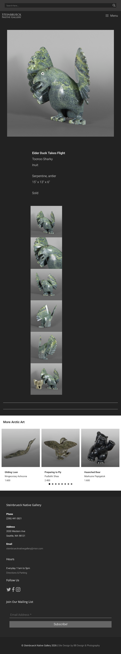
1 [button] (49, 484)
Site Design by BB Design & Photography (79, 645)
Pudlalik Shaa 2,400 (53, 476)
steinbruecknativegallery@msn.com (24, 548)
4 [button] (59, 484)
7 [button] (68, 484)
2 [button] (52, 484)
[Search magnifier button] (114, 5)
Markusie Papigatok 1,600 (94, 476)
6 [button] (65, 484)
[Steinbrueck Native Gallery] (12, 15)
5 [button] (62, 484)
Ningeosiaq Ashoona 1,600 (16, 476)
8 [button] (71, 484)
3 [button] (56, 484)
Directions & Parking (16, 573)
